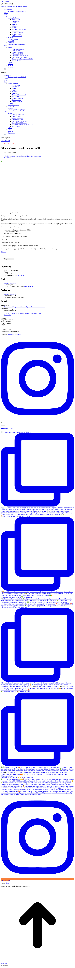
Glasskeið (7, 157)
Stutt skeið (21, 275)
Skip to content (5, 1)
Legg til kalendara (9, 259)
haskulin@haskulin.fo (14, 334)
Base (7, 883)
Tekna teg (3, 252)
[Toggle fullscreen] (5, 965)
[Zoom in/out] (7, 965)
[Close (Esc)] (1, 965)
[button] (37, 72)
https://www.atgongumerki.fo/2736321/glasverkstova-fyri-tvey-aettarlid (24, 307)
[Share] (3, 965)
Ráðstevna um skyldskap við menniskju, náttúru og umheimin (22, 156)
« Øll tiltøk (5, 141)
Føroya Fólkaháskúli (10, 283)
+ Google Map (28, 286)
